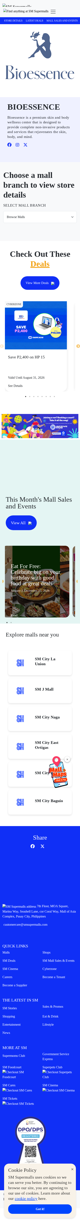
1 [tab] (26, 396)
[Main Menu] (53, 12)
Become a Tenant (53, 977)
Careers (7, 977)
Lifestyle (48, 1024)
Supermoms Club (13, 1055)
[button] (25, 12)
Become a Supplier (14, 985)
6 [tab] (46, 396)
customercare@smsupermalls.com (25, 924)
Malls (6, 952)
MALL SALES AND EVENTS (62, 20)
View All (19, 523)
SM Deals (8, 960)
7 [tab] (50, 396)
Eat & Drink (50, 1016)
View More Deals (37, 283)
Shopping (8, 1016)
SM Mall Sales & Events (58, 960)
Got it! (40, 1209)
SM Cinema (10, 969)
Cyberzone (49, 969)
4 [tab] (38, 396)
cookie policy (26, 1198)
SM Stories (9, 1008)
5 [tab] (42, 396)
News (6, 1032)
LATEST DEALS (34, 20)
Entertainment (11, 1024)
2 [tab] (30, 396)
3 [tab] (34, 396)
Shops (46, 952)
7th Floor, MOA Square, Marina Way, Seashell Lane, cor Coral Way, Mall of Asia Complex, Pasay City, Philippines (39, 911)
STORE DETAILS (13, 20)
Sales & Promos (52, 1006)
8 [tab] (54, 396)
